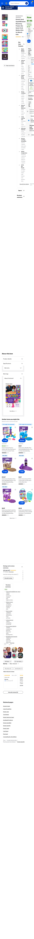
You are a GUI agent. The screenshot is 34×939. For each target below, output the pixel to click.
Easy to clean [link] (9, 611)
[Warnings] (22, 374)
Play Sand (5, 734)
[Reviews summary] (25, 36)
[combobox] (19, 3)
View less (12, 643)
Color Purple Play (7, 709)
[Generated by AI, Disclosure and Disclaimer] (9, 644)
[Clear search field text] (24, 3)
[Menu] (2, 3)
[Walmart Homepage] (6, 3)
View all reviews (8, 578)
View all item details (24, 184)
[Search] (26, 3)
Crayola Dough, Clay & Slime (9, 736)
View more (12, 518)
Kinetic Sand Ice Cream (8, 717)
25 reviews (11, 571)
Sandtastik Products (8, 720)
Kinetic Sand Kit (6, 725)
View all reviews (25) (13, 692)
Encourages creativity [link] (11, 626)
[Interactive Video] (5, 17)
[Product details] (22, 359)
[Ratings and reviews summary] (22, 566)
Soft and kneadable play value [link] (13, 591)
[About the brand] (21, 378)
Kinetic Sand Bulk (7, 722)
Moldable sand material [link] (11, 636)
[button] (20, 44)
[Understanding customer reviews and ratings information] (17, 574)
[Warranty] (21, 368)
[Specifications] (22, 363)
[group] (22, 37)
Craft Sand (5, 731)
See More (12, 411)
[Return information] (28, 38)
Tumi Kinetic (6, 714)
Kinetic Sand (6, 728)
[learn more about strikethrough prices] (30, 23)
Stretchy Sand (6, 706)
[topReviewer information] (12, 680)
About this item (7, 354)
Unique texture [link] (9, 620)
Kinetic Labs (6, 711)
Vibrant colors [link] (9, 602)
